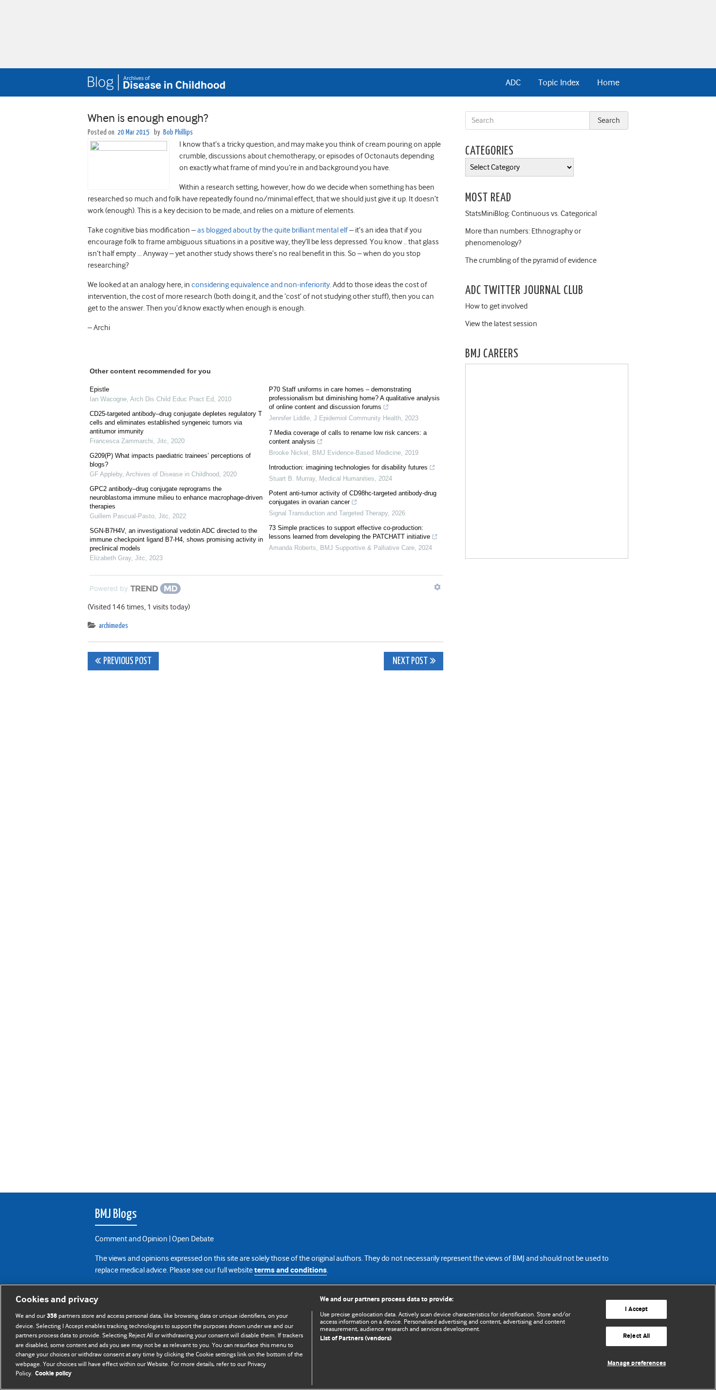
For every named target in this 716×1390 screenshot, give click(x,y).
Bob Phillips (178, 132)
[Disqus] (265, 799)
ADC (513, 82)
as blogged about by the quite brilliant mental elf (273, 230)
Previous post (127, 661)
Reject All (636, 1336)
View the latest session (501, 323)
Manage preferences (636, 1363)
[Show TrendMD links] (437, 587)
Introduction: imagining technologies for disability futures (348, 467)
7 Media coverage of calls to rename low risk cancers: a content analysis (348, 437)
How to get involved (496, 306)
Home (608, 82)
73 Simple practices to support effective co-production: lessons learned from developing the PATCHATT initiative (349, 532)
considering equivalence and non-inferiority (260, 284)
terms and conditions (290, 1270)
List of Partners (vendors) (356, 1338)
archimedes (113, 625)
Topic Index (558, 82)
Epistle (99, 389)
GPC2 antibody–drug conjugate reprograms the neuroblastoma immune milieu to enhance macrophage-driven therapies (176, 497)
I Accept (636, 1309)
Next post (409, 661)
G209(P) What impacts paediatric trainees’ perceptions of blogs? (170, 460)
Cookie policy (53, 1373)
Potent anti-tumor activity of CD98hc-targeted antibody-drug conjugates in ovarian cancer (352, 497)
